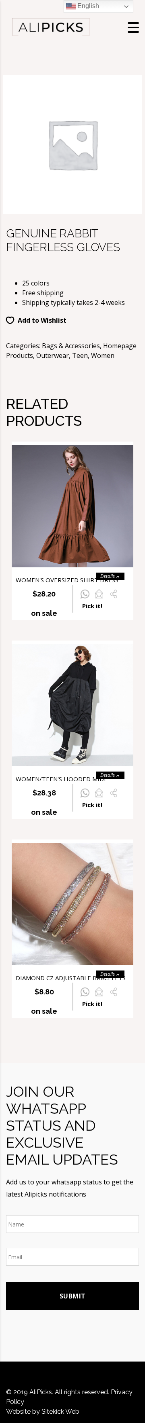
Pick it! (92, 606)
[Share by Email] (99, 598)
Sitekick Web (60, 1411)
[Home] (50, 26)
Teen (80, 355)
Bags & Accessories (71, 345)
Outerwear (52, 355)
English (87, 5)
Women (102, 355)
